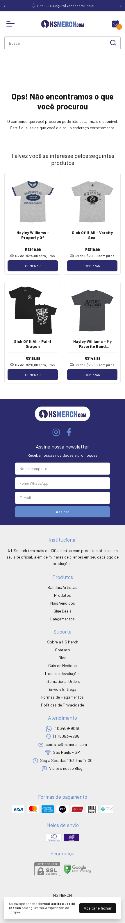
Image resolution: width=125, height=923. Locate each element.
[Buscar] (113, 42)
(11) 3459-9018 (66, 728)
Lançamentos (62, 618)
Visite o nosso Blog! (66, 768)
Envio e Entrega (62, 689)
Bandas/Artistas (62, 587)
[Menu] (11, 23)
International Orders (62, 681)
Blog (63, 657)
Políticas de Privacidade (62, 704)
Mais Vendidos (62, 603)
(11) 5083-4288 (66, 736)
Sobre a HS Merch (62, 641)
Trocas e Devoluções (62, 673)
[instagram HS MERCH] (56, 432)
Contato (62, 649)
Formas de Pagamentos (62, 697)
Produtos (62, 595)
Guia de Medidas (62, 665)
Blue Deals (63, 610)
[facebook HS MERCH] (69, 432)
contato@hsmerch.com (66, 744)
